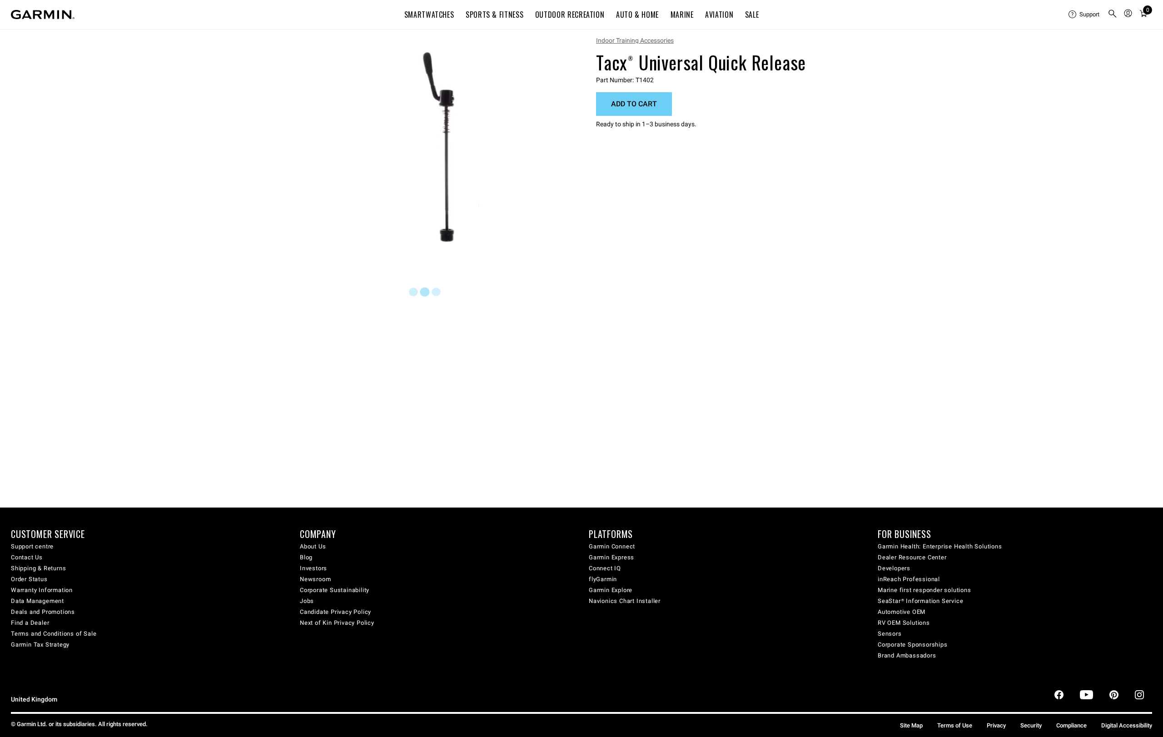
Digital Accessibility (1126, 725)
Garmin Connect (612, 546)
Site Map (911, 725)
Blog (306, 557)
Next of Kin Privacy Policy (337, 622)
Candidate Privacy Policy (335, 611)
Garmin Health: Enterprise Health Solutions (940, 546)
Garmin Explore (610, 590)
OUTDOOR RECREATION (570, 14)
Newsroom (315, 579)
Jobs (307, 601)
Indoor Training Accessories (635, 40)
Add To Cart (634, 104)
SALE (752, 14)
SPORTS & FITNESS (494, 14)
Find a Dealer (30, 622)
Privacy (996, 725)
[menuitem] (1084, 14)
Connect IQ (605, 568)
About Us (313, 546)
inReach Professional (909, 579)
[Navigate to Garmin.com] (43, 14)
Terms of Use (954, 725)
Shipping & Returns (38, 568)
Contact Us (27, 557)
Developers (894, 568)
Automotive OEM (901, 611)
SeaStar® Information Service (920, 601)
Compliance (1071, 725)
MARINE (682, 14)
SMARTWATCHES (429, 14)
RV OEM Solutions (904, 622)
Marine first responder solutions (924, 590)
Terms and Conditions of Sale (53, 633)
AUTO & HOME (637, 14)
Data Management (37, 601)
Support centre (32, 546)
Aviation (719, 14)
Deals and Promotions (43, 611)
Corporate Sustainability (334, 590)
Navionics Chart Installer (625, 601)
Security (1031, 725)
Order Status (29, 579)
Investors (313, 568)
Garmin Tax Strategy (40, 644)
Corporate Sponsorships (913, 644)
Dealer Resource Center (912, 557)
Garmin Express (611, 557)
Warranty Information (42, 590)
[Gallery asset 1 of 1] (451, 147)
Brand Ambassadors (907, 655)
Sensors (890, 633)
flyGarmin (603, 579)
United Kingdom (34, 699)
